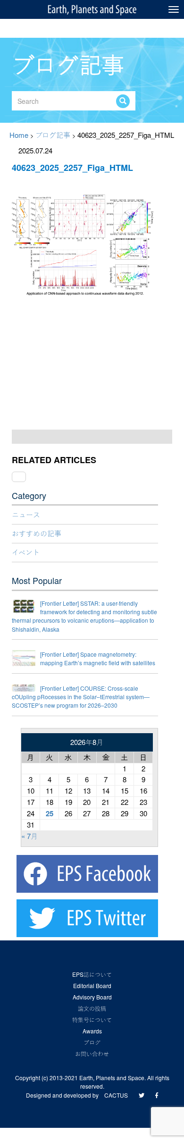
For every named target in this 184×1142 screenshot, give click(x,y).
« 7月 (29, 836)
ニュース (26, 514)
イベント (26, 552)
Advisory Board (92, 997)
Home (18, 135)
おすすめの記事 (36, 533)
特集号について (92, 1019)
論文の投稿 (92, 1008)
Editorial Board (92, 985)
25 (49, 813)
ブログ (92, 1042)
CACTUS (116, 1095)
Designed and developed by (65, 1095)
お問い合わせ (92, 1053)
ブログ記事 (52, 135)
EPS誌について (92, 974)
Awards (92, 1031)
